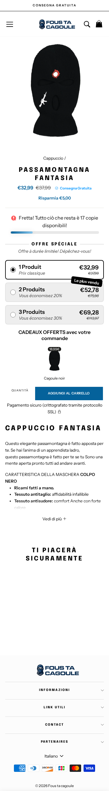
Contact (54, 724)
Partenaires (54, 741)
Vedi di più (52, 518)
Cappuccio (53, 158)
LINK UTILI (54, 707)
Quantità (20, 390)
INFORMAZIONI (54, 690)
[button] (54, 269)
